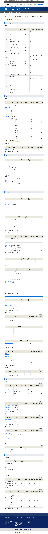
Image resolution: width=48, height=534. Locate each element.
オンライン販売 (29, 521)
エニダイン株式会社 (7, 422)
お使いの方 (11, 521)
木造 (21, 12)
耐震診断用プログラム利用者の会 (18, 523)
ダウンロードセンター (30, 523)
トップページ (6, 6)
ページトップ (24, 515)
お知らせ (32, 4)
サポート (24, 4)
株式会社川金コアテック (8, 302)
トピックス (6, 524)
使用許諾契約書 (28, 517)
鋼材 (9, 12)
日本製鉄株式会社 (7, 116)
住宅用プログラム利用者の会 (18, 524)
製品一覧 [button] (17, 4)
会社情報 (35, 4)
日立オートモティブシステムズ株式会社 (7, 361)
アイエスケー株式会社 (8, 185)
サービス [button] (21, 4)
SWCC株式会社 (7, 276)
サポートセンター (30, 522)
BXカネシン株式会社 (6, 503)
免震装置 (15, 12)
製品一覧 (6, 517)
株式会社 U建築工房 (6, 506)
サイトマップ (33, 517)
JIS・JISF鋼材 (6, 12)
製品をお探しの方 (13, 6)
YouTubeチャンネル (25, 529)
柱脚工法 (12, 12)
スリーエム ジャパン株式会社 (9, 449)
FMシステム (39, 523)
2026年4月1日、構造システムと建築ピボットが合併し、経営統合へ (24, 1)
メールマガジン (31, 529)
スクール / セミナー (28, 4)
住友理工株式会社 (7, 436)
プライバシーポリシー (22, 517)
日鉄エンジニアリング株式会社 (9, 318)
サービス (9, 6)
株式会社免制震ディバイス (8, 373)
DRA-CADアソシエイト (17, 525)
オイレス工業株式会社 (8, 272)
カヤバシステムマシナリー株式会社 (7, 354)
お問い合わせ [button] (40, 4)
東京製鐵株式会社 (7, 137)
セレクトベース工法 (14, 176)
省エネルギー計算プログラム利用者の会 (19, 526)
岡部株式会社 (7, 389)
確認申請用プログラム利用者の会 (18, 522)
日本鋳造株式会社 (7, 173)
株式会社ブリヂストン (8, 208)
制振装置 (19, 12)
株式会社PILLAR (7, 308)
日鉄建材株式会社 (7, 131)
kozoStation (15, 521)
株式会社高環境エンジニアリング (7, 246)
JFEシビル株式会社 (7, 149)
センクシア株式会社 (7, 166)
